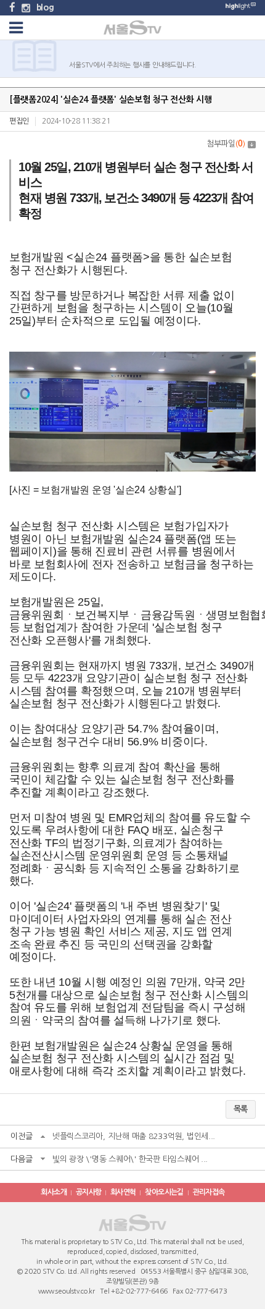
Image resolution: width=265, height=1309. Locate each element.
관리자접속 (209, 1192)
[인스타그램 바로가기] (26, 7)
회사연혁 (123, 1192)
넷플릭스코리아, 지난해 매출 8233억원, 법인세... (133, 1136)
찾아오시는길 (164, 1192)
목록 (241, 1109)
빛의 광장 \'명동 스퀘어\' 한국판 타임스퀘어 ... (130, 1159)
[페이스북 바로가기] (12, 7)
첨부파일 (225, 144)
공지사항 (89, 1192)
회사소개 (54, 1192)
